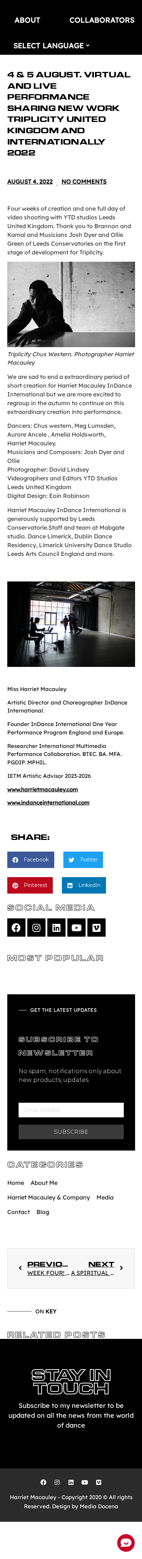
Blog (42, 1212)
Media (105, 1197)
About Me (44, 1182)
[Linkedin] (56, 927)
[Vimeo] (96, 927)
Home (15, 1182)
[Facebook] (16, 927)
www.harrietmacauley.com (42, 789)
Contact (18, 1212)
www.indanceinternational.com (48, 802)
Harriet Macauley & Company (48, 1197)
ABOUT (27, 19)
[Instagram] (36, 927)
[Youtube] (76, 927)
